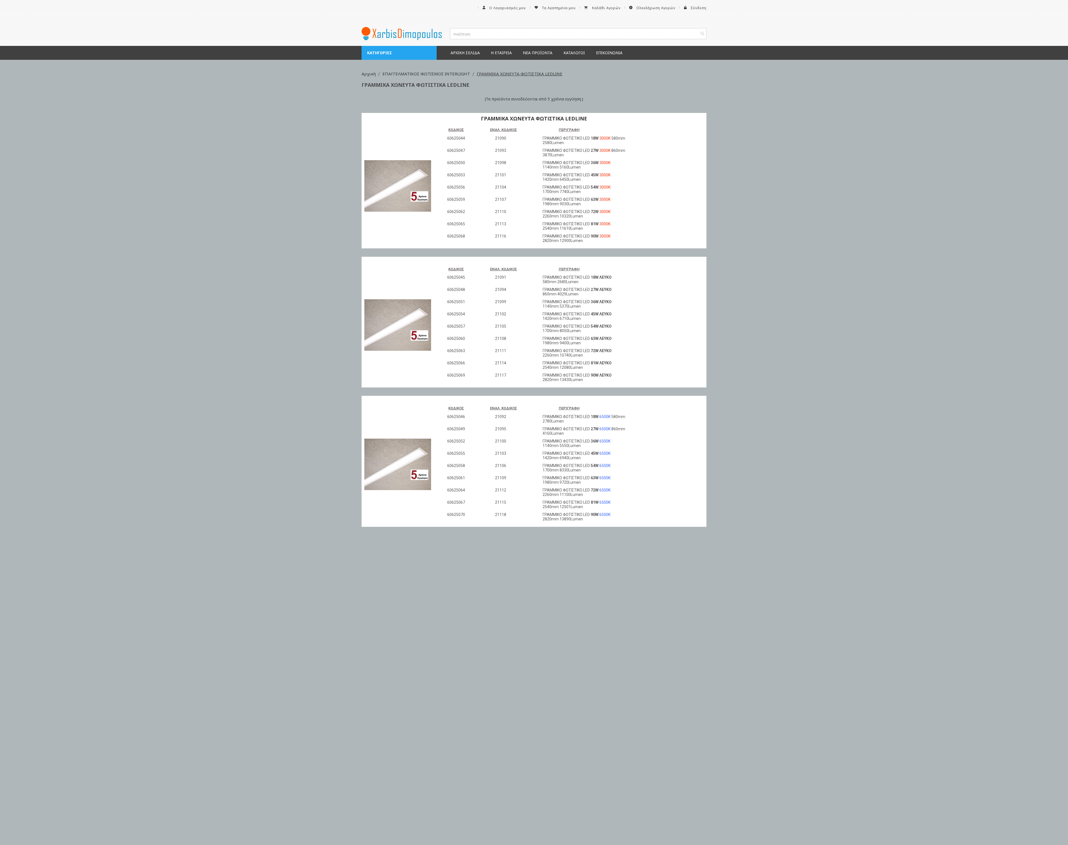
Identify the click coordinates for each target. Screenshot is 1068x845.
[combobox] (578, 33)
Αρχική (369, 73)
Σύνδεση (698, 8)
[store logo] (402, 33)
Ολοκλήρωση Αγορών (655, 8)
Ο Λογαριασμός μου (507, 8)
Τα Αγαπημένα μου (559, 8)
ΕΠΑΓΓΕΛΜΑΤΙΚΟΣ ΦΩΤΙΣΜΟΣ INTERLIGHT (426, 73)
